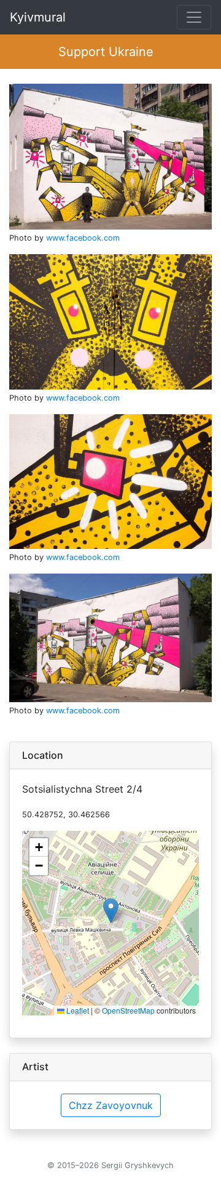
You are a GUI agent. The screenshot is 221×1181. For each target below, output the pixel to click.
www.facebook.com (83, 237)
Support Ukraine (105, 51)
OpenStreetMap (128, 1010)
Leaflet (76, 1010)
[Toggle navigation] (194, 17)
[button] (110, 910)
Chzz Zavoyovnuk (111, 1105)
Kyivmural (38, 17)
